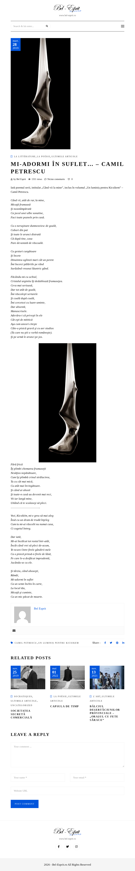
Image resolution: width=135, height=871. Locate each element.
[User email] (14, 630)
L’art (97, 696)
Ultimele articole (65, 156)
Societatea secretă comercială (21, 714)
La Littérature (25, 156)
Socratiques (23, 696)
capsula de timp (64, 706)
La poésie (43, 156)
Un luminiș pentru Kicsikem (58, 643)
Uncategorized (21, 705)
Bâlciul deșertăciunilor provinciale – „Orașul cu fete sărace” (105, 713)
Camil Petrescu (26, 643)
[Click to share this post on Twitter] (111, 643)
